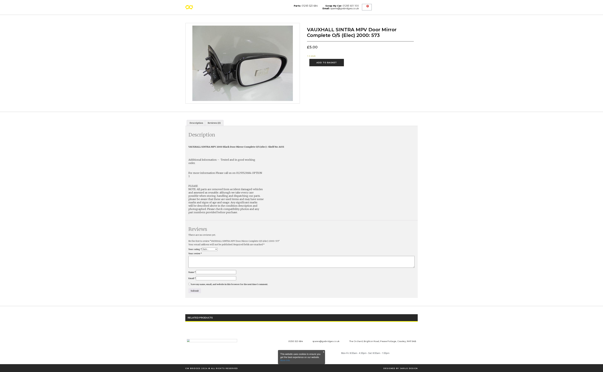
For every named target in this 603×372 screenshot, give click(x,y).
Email (192, 278)
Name (192, 272)
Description (196, 123)
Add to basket (326, 62)
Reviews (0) (214, 123)
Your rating (195, 249)
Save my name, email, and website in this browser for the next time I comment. (229, 284)
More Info (285, 360)
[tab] (196, 123)
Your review (195, 253)
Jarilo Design (409, 368)
